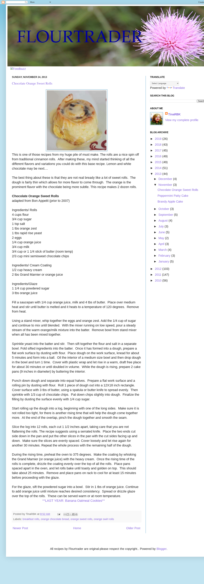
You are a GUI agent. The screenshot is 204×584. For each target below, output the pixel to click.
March (163, 249)
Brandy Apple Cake (170, 201)
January (164, 261)
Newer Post (20, 528)
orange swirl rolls (104, 519)
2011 (158, 274)
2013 (158, 173)
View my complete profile (181, 120)
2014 (158, 168)
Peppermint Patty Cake (173, 195)
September (166, 214)
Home (77, 528)
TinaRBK (174, 114)
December (165, 179)
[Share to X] (70, 514)
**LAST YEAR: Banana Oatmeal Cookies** (73, 500)
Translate (179, 87)
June (162, 232)
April (161, 244)
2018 (158, 144)
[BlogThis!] (67, 514)
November (165, 184)
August (163, 220)
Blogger (162, 548)
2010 (158, 280)
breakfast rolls (31, 519)
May (161, 238)
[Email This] (64, 514)
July (161, 226)
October (164, 208)
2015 (158, 162)
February (164, 255)
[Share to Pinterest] (76, 514)
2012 (158, 268)
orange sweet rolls (81, 519)
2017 (158, 150)
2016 (158, 156)
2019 (158, 138)
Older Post (133, 528)
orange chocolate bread (55, 519)
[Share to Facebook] (73, 514)
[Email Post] (58, 514)
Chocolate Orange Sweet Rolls (32, 83)
